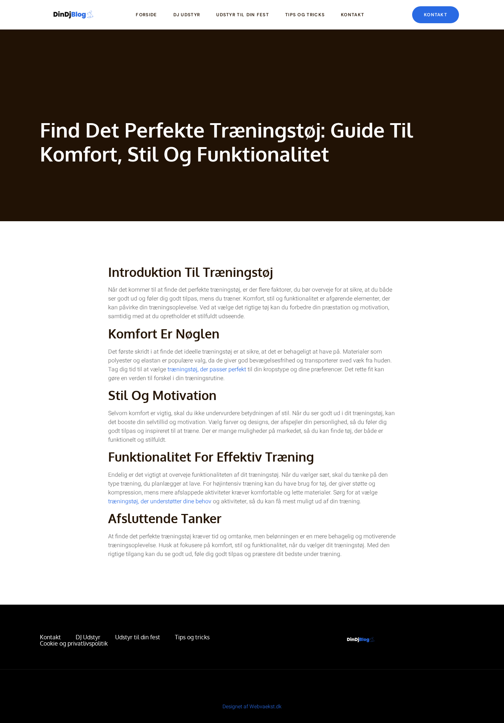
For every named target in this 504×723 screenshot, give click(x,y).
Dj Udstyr (186, 15)
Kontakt (352, 15)
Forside (146, 15)
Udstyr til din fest (242, 15)
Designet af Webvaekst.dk (252, 706)
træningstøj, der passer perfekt (207, 369)
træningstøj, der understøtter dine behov (159, 501)
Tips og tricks (305, 15)
